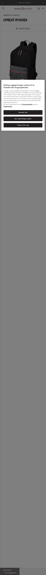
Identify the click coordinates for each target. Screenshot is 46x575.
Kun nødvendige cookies (23, 119)
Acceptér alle (23, 112)
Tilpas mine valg (23, 125)
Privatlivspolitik (27, 104)
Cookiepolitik (8, 106)
